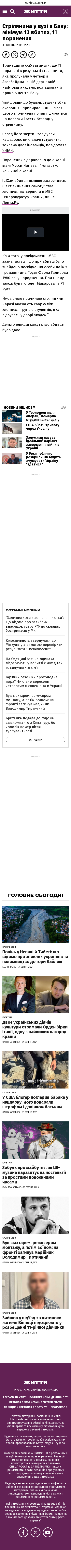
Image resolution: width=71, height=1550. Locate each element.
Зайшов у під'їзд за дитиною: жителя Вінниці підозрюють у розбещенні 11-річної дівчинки (33, 1322)
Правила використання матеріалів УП (35, 1402)
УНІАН (7, 150)
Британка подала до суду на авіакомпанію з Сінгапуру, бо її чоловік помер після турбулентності (32, 724)
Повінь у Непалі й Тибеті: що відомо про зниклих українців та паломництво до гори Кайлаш (35, 956)
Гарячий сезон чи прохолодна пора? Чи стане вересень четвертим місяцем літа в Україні (34, 681)
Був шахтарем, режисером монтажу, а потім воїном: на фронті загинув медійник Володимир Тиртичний (30, 702)
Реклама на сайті (14, 1397)
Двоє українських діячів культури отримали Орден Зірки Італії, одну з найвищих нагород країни (35, 1029)
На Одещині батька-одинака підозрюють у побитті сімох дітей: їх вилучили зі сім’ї (35, 663)
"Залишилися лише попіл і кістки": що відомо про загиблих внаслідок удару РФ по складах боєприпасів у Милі (35, 624)
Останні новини (23, 610)
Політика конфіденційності (48, 1397)
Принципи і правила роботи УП (26, 1407)
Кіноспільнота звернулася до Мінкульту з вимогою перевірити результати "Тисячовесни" (34, 644)
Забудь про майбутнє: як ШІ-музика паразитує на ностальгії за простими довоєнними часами (34, 1175)
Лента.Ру (10, 202)
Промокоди (58, 1407)
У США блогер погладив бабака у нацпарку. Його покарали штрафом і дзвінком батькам (35, 1102)
